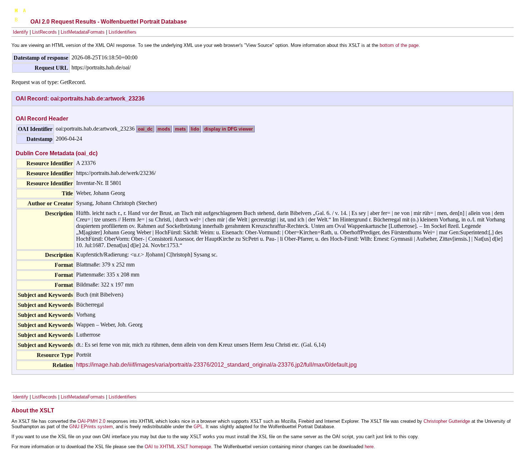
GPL (198, 426)
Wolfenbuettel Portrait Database (144, 22)
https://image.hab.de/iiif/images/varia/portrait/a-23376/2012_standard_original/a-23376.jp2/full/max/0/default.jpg (216, 365)
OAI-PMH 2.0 (91, 421)
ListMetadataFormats (83, 32)
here (369, 446)
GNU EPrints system (91, 426)
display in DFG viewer (228, 129)
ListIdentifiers (122, 32)
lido (195, 129)
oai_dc (145, 129)
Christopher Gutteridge (447, 421)
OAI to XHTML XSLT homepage (178, 446)
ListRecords (44, 32)
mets (180, 129)
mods (164, 129)
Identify (20, 32)
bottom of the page (399, 45)
